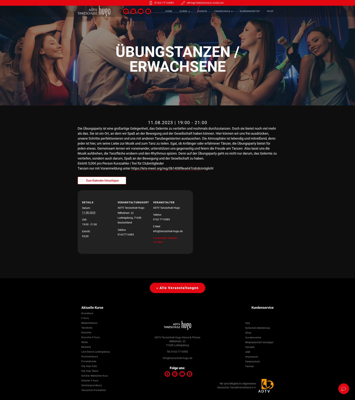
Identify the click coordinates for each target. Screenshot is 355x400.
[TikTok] (148, 11)
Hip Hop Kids (89, 366)
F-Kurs (85, 318)
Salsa (84, 342)
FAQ (247, 323)
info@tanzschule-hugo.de (205, 2)
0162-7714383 (164, 2)
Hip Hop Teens (89, 371)
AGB (247, 352)
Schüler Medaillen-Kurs (94, 376)
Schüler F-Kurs (89, 380)
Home (168, 11)
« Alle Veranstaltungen (177, 288)
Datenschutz (252, 361)
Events (202, 11)
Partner (249, 366)
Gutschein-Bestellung (257, 328)
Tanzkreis (86, 328)
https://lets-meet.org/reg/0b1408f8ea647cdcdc (166, 168)
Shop (270, 11)
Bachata (86, 347)
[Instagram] (133, 11)
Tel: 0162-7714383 (177, 351)
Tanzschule (222, 11)
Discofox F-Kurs (90, 337)
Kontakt (250, 347)
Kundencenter (250, 11)
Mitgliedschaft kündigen (259, 342)
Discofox (86, 332)
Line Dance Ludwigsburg (95, 352)
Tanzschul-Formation (93, 390)
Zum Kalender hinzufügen (102, 180)
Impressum (251, 356)
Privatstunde (88, 361)
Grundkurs (87, 313)
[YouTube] (140, 11)
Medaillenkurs (89, 323)
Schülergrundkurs (91, 385)
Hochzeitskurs (89, 356)
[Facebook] (126, 11)
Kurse (183, 11)
